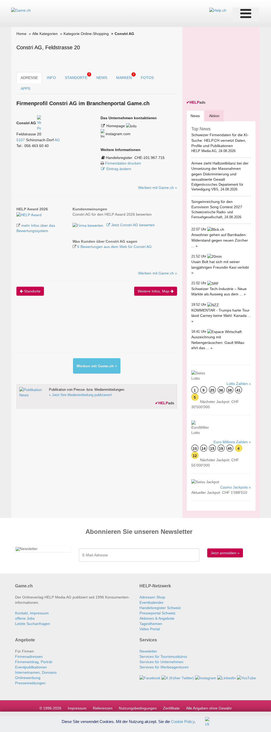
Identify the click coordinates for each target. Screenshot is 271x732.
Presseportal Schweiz (157, 613)
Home (21, 34)
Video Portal (149, 629)
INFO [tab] (51, 78)
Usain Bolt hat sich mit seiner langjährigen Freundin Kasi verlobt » (220, 267)
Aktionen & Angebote (156, 618)
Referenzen (102, 708)
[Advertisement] (112, 329)
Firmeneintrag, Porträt (33, 662)
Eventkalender (151, 602)
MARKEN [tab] (125, 76)
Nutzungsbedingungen (138, 708)
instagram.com (117, 134)
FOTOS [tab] (147, 78)
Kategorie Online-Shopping (86, 34)
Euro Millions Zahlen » (232, 442)
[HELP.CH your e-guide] (217, 10)
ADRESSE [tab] (29, 78)
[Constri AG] (29, 214)
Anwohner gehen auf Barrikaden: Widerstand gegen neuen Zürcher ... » (219, 240)
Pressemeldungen (30, 683)
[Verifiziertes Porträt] (39, 123)
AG (57, 140)
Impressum (77, 708)
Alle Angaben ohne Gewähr (209, 708)
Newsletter (148, 651)
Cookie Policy (183, 721)
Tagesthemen (150, 624)
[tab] (195, 115)
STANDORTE (77, 76)
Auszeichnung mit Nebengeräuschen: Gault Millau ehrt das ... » (217, 342)
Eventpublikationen (31, 667)
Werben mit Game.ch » (157, 187)
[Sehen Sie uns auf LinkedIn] (226, 678)
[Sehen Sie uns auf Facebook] (149, 678)
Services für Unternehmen (161, 662)
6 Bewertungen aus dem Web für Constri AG (114, 247)
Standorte (31, 291)
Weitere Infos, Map (154, 291)
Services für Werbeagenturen (164, 667)
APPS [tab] (25, 88)
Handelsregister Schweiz (160, 608)
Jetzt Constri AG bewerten (132, 225)
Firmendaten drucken (123, 163)
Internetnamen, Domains (36, 672)
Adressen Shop (152, 597)
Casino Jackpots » (235, 487)
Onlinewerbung (27, 678)
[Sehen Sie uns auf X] (177, 678)
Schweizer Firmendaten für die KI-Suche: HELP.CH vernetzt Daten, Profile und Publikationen (220, 140)
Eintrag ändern (118, 169)
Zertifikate (171, 708)
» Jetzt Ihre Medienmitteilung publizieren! (80, 395)
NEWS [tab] (101, 78)
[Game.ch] (21, 10)
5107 (20, 140)
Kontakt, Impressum (32, 613)
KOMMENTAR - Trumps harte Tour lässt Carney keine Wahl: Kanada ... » (221, 315)
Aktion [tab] (214, 116)
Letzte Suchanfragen (32, 624)
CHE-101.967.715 (149, 158)
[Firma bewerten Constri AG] (88, 225)
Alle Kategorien (45, 34)
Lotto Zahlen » (239, 383)
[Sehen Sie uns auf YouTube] (246, 678)
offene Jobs (25, 618)
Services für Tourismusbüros (163, 656)
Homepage (116, 126)
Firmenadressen (29, 656)
